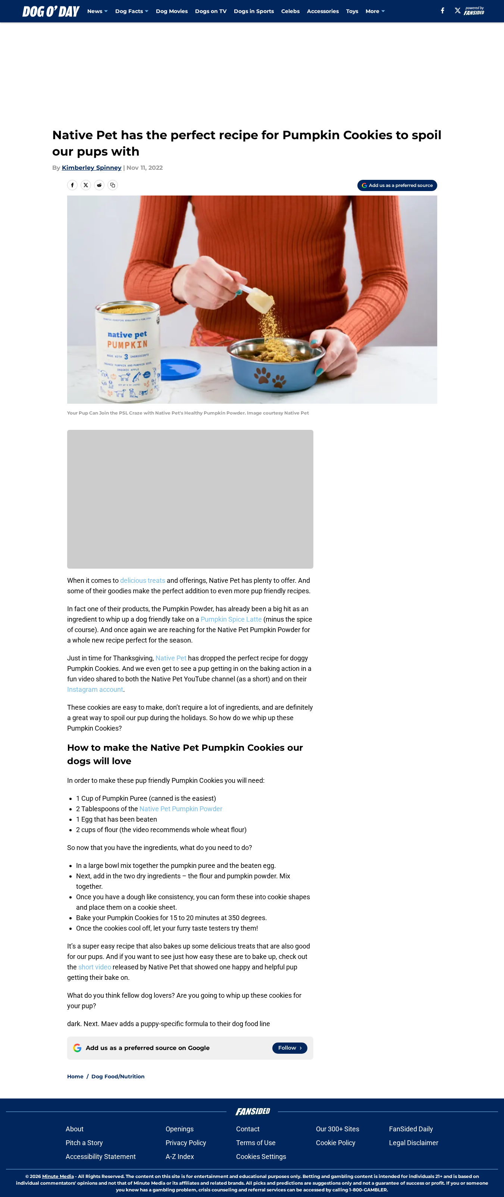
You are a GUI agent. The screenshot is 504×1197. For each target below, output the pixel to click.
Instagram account (95, 689)
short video (94, 967)
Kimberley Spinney (92, 167)
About (75, 1129)
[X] (458, 10)
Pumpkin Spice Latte (231, 619)
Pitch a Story (84, 1143)
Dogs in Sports (254, 11)
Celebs (290, 11)
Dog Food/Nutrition (118, 1076)
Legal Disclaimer (413, 1143)
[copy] (112, 185)
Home (75, 1076)
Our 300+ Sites (337, 1129)
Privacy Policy (186, 1143)
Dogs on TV (210, 11)
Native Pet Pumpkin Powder (181, 809)
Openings (180, 1129)
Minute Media (58, 1176)
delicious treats (142, 580)
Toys (352, 11)
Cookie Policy (336, 1143)
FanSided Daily (411, 1129)
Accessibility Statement (101, 1156)
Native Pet (171, 658)
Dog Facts (129, 11)
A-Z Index (180, 1156)
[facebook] (442, 10)
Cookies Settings (261, 1156)
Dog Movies (172, 11)
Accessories (323, 11)
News (94, 11)
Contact (248, 1129)
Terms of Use (256, 1143)
